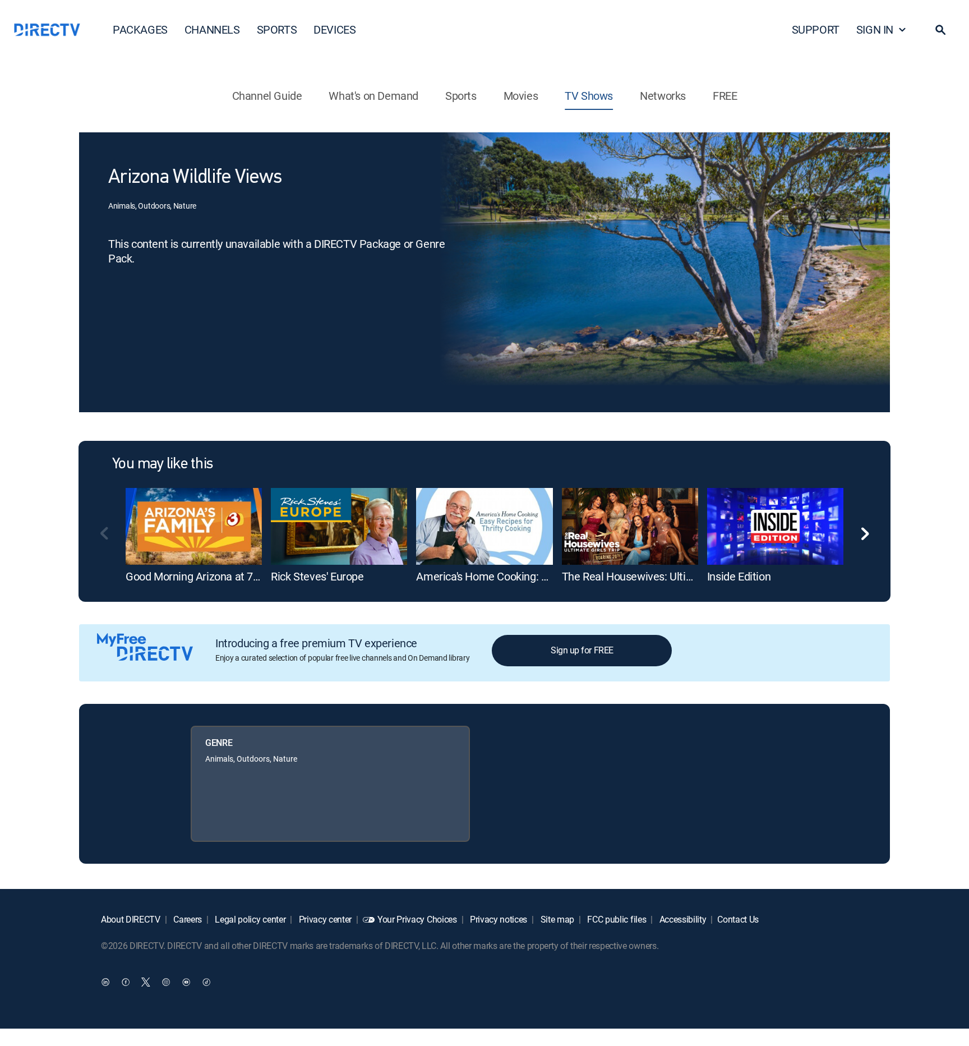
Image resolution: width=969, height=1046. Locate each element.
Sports (461, 95)
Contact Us (738, 919)
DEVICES (334, 29)
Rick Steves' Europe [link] (317, 576)
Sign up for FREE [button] (582, 650)
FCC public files (616, 919)
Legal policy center (249, 919)
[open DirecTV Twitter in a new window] (145, 981)
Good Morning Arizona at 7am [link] (197, 576)
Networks (663, 95)
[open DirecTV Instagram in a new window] (166, 981)
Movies (521, 95)
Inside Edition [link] (738, 576)
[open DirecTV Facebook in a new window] (125, 981)
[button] (940, 29)
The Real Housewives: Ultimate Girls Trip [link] (659, 576)
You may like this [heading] (162, 464)
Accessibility (682, 919)
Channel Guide (267, 95)
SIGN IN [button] (874, 29)
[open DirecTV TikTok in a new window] (206, 981)
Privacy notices (497, 919)
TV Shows (589, 95)
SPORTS (277, 29)
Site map (556, 919)
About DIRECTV (130, 919)
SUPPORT (815, 29)
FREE (725, 95)
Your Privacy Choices (417, 919)
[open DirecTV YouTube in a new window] (186, 981)
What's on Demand (373, 95)
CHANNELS (212, 29)
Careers (187, 919)
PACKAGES (140, 29)
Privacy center (324, 919)
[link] (194, 526)
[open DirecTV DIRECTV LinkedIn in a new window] (105, 981)
